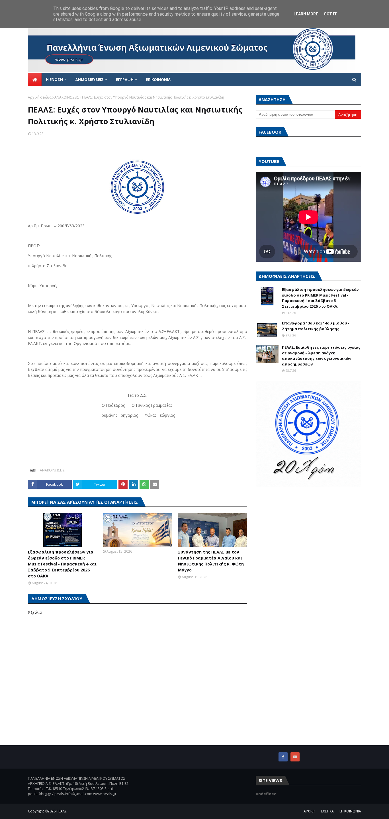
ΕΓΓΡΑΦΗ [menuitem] (125, 79)
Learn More (306, 14)
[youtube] (295, 756)
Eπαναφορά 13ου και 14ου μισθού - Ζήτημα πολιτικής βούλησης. (315, 325)
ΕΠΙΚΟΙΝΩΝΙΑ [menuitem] (158, 79)
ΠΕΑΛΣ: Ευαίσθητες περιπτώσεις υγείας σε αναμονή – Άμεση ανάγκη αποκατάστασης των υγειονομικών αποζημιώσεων (321, 356)
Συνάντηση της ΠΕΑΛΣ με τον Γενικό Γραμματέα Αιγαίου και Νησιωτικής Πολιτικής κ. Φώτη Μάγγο (211, 561)
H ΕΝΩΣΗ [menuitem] (54, 79)
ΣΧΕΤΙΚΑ (327, 811)
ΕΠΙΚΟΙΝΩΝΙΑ (350, 811)
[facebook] (283, 756)
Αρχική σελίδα (40, 97)
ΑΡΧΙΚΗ (309, 811)
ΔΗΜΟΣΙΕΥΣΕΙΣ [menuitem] (89, 79)
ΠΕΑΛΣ (61, 811)
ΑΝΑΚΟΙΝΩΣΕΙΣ (66, 97)
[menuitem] (35, 79)
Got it (330, 14)
